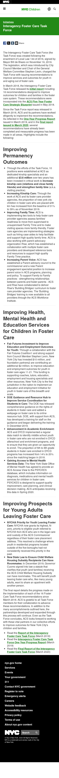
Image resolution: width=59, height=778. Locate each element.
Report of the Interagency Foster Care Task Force (27, 634)
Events (9, 672)
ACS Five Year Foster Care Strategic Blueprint (27, 103)
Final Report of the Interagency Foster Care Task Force (31, 650)
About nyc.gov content (18, 724)
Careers (9, 701)
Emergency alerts (15, 696)
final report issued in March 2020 (28, 123)
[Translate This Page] (49, 9)
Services (10, 667)
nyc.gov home (13, 663)
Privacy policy (13, 715)
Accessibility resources (19, 710)
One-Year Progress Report (39, 119)
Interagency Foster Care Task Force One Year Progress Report (30, 640)
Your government (15, 677)
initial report (37, 89)
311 (7, 682)
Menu (5, 9)
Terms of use (12, 719)
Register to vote (14, 691)
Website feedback (15, 705)
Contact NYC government (20, 686)
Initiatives (8, 22)
